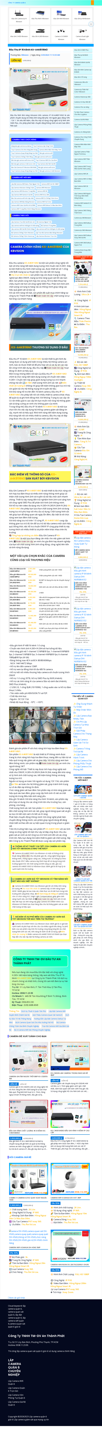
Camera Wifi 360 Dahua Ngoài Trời (82, 244)
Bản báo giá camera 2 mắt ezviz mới (23, 164)
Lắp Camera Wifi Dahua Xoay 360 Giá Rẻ (82, 236)
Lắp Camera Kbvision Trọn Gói (46, 236)
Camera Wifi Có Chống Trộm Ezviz (47, 198)
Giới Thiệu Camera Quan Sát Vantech (47, 1015)
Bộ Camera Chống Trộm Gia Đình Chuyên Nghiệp (37, 1024)
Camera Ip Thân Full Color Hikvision (81, 90)
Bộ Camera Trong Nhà (48, 225)
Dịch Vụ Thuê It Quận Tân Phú (33, 1011)
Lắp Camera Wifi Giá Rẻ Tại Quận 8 (82, 835)
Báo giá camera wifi (46, 153)
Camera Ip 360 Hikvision (82, 230)
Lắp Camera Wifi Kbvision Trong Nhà (23, 191)
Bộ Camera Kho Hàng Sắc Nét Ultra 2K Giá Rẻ (82, 279)
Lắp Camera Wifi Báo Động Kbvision (23, 202)
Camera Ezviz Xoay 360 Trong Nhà (82, 251)
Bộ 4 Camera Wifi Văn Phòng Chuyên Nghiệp (32, 1030)
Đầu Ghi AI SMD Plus (81, 50)
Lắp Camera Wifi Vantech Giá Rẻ (21, 195)
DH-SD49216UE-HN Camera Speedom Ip (82, 350)
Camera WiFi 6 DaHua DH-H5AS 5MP (24, 1247)
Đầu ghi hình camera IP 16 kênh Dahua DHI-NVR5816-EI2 (83, 668)
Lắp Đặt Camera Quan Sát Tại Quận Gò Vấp (83, 926)
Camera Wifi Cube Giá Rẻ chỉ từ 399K (23, 205)
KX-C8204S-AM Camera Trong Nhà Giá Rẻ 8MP (69, 1074)
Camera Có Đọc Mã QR (82, 102)
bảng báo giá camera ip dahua (21, 146)
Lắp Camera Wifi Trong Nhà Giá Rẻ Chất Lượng (82, 167)
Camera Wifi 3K (42, 191)
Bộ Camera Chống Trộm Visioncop (22, 236)
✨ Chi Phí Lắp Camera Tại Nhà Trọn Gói (81, 724)
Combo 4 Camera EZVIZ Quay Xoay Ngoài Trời (28, 1199)
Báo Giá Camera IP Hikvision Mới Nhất (23, 167)
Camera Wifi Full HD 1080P (50, 184)
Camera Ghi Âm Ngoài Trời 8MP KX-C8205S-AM (28, 1077)
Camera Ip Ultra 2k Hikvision (81, 83)
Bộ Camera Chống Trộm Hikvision (22, 233)
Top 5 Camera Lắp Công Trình (43, 146)
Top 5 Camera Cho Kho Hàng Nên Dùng (24, 150)
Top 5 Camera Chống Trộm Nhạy (22, 157)
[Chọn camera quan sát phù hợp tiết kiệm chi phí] (91, 24)
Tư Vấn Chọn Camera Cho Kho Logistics (81, 113)
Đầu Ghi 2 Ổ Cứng (80, 77)
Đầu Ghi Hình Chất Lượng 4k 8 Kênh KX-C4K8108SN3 (27, 1131)
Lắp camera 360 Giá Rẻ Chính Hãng (22, 229)
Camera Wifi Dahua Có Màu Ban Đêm (49, 205)
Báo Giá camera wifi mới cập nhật (22, 198)
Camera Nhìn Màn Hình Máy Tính (50, 150)
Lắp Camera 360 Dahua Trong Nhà (82, 224)
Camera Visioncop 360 (82, 97)
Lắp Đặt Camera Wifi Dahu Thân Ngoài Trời (25, 184)
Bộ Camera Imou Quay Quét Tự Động (82, 552)
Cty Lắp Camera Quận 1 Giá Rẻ (83, 797)
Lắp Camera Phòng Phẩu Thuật (83, 126)
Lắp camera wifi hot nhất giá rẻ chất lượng (25, 225)
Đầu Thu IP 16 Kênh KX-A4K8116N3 (28, 49)
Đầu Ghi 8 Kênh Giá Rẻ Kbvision (82, 63)
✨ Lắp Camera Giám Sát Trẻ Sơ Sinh (80, 742)
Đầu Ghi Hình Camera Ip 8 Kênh (82, 71)
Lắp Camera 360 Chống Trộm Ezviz (82, 211)
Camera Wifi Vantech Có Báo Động (82, 204)
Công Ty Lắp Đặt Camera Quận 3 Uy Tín (83, 880)
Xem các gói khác (17, 1297)
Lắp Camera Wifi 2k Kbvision (81, 187)
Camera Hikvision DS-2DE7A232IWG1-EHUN (70, 1264)
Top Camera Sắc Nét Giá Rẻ (46, 164)
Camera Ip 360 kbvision (82, 218)
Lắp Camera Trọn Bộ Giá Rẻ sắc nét (23, 222)
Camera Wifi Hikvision (43, 188)
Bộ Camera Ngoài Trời (44, 222)
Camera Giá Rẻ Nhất (81, 119)
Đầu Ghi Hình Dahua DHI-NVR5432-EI (81, 414)
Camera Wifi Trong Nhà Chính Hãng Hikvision (26, 209)
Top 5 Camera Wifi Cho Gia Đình (46, 160)
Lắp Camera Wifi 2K (81, 174)
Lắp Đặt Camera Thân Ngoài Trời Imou (82, 153)
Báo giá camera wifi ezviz (43, 157)
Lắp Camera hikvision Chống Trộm (22, 188)
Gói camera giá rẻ (20, 1157)
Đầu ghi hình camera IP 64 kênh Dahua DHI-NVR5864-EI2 (83, 586)
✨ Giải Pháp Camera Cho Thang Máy (82, 733)
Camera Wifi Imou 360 (41, 195)
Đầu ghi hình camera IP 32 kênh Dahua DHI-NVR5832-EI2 (83, 627)
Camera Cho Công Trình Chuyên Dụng (82, 138)
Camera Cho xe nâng (81, 107)
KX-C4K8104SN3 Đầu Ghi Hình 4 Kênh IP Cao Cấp (70, 1131)
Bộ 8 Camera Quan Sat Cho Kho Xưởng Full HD (34, 1022)
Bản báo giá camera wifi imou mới (22, 160)
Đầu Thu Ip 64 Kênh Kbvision (81, 56)
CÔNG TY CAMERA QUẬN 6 (17, 3)
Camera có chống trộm (82, 132)
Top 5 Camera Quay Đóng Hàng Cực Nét (24, 153)
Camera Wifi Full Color (44, 202)
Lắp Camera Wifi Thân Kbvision (82, 160)
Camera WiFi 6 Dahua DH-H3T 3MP (66, 1198)
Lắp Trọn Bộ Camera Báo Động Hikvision (49, 233)
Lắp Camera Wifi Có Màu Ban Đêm (83, 180)
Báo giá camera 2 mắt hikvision (50, 171)
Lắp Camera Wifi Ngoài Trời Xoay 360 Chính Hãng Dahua (82, 196)
